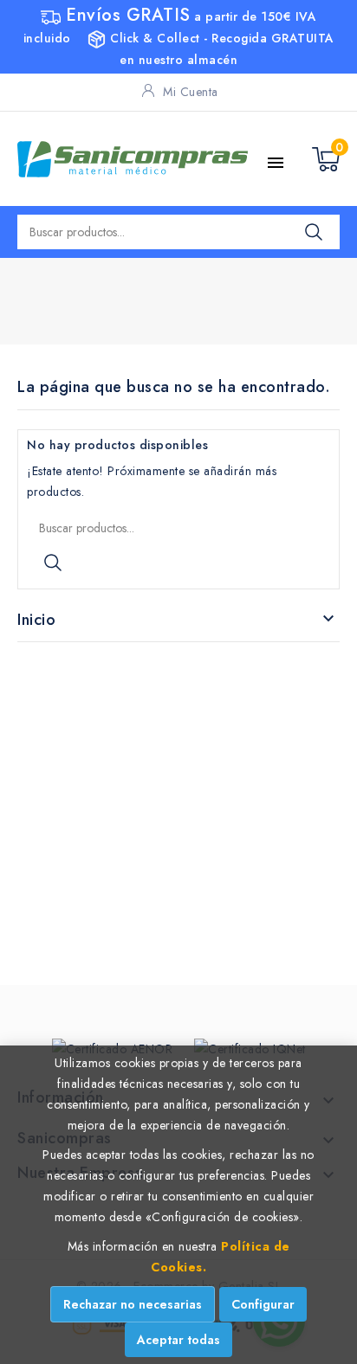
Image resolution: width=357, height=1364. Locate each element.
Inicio (36, 619)
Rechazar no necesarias (132, 1304)
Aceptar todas (178, 1339)
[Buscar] (314, 232)
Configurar (263, 1304)
